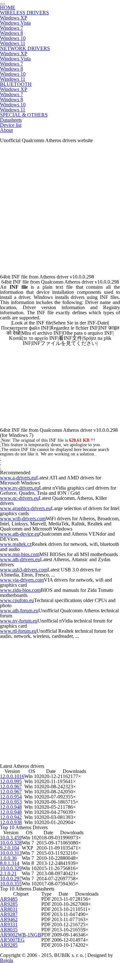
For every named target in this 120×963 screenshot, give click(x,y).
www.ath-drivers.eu (20, 559)
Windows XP (13, 17)
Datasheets (11, 120)
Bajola (6, 960)
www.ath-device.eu (19, 534)
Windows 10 (13, 38)
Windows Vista (15, 23)
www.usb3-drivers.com (23, 569)
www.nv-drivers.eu (19, 488)
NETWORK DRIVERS (25, 48)
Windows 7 (11, 28)
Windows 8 (11, 33)
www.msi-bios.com (19, 554)
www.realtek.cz (16, 544)
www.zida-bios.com (20, 590)
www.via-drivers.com (22, 580)
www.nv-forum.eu (18, 620)
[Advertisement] (60, 211)
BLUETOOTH (16, 84)
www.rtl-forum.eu (18, 631)
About (6, 130)
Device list (10, 125)
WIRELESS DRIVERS (24, 12)
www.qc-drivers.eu (19, 498)
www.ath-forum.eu (19, 610)
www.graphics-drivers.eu (25, 508)
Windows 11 (12, 43)
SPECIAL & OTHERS (24, 115)
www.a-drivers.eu (18, 477)
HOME (7, 7)
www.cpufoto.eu (17, 600)
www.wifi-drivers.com (23, 518)
